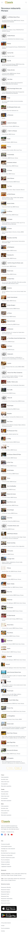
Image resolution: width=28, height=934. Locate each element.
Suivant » (18, 768)
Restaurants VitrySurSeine (6, 898)
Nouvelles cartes (4, 779)
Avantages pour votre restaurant (8, 848)
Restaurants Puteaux (5, 889)
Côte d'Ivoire (3, 875)
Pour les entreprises (5, 859)
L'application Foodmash (6, 866)
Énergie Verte (4, 851)
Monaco (11, 875)
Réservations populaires (6, 786)
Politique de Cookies (5, 864)
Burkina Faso (23, 873)
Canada (16, 873)
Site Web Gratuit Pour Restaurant (8, 853)
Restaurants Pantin (5, 894)
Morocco (19, 875)
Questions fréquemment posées (8, 857)
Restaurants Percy (5, 896)
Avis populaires (4, 784)
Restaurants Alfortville (6, 887)
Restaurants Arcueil (5, 900)
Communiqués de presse (6, 846)
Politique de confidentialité (6, 855)
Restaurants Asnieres (5, 903)
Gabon (8, 875)
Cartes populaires (4, 777)
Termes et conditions (5, 862)
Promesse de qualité (5, 844)
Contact (2, 925)
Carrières (3, 931)
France (12, 873)
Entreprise (3, 832)
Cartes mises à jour (5, 781)
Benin (19, 873)
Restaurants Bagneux (5, 892)
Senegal (15, 875)
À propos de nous (10, 832)
